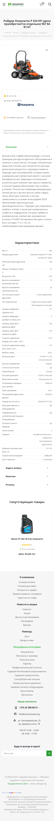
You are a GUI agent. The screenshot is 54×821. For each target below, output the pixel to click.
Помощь (27, 631)
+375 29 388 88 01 (28, 707)
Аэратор (27, 663)
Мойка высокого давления (27, 683)
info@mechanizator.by (29, 714)
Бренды (27, 624)
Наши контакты (27, 701)
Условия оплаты (27, 582)
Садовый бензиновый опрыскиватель (27, 671)
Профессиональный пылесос (27, 667)
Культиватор (27, 690)
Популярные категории (27, 647)
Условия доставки (27, 586)
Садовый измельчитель (27, 675)
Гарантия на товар (27, 597)
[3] (10, 96)
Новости (27, 609)
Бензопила (27, 694)
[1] (5, 96)
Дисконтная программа (27, 617)
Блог (27, 636)
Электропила (27, 651)
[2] (7, 96)
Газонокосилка (27, 659)
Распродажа (27, 621)
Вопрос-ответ (27, 640)
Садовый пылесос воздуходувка (27, 687)
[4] (13, 96)
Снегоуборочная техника (27, 679)
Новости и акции (27, 604)
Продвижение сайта (18, 783)
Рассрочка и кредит (27, 589)
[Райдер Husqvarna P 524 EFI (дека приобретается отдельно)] (27, 65)
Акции (27, 613)
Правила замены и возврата (27, 593)
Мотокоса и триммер (27, 655)
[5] (15, 96)
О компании (27, 577)
